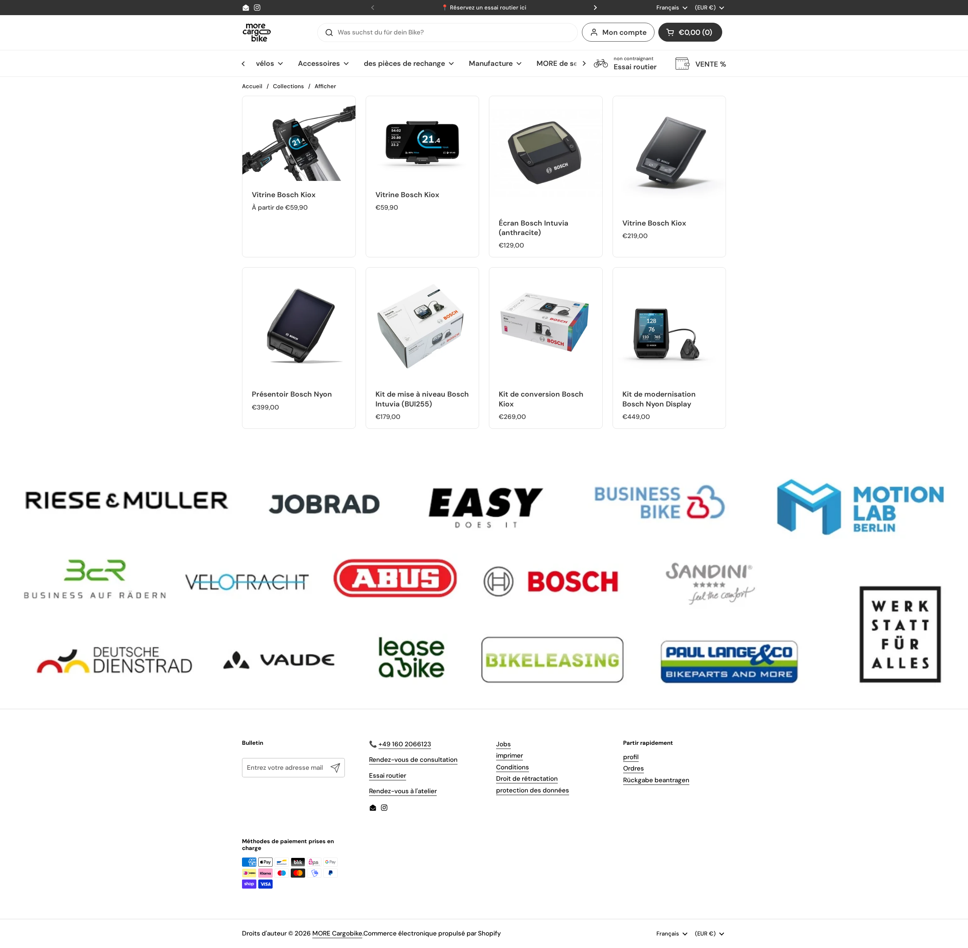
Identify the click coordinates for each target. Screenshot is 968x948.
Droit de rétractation (527, 778)
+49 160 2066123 (405, 744)
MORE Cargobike (337, 933)
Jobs (503, 744)
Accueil (252, 86)
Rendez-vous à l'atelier (403, 791)
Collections (288, 86)
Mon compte (624, 32)
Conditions (512, 767)
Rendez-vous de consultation (413, 759)
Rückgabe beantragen (656, 780)
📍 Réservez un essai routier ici (483, 8)
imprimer (509, 755)
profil (631, 757)
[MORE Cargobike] (256, 32)
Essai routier (387, 775)
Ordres (633, 768)
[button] (690, 32)
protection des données (532, 790)
